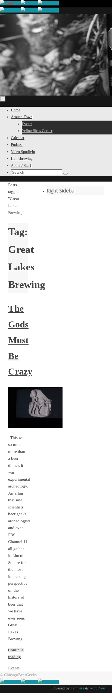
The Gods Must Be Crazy (20, 339)
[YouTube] (10, 3)
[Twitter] (29, 3)
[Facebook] (48, 3)
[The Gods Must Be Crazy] (35, 426)
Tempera (77, 688)
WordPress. (98, 688)
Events (14, 668)
